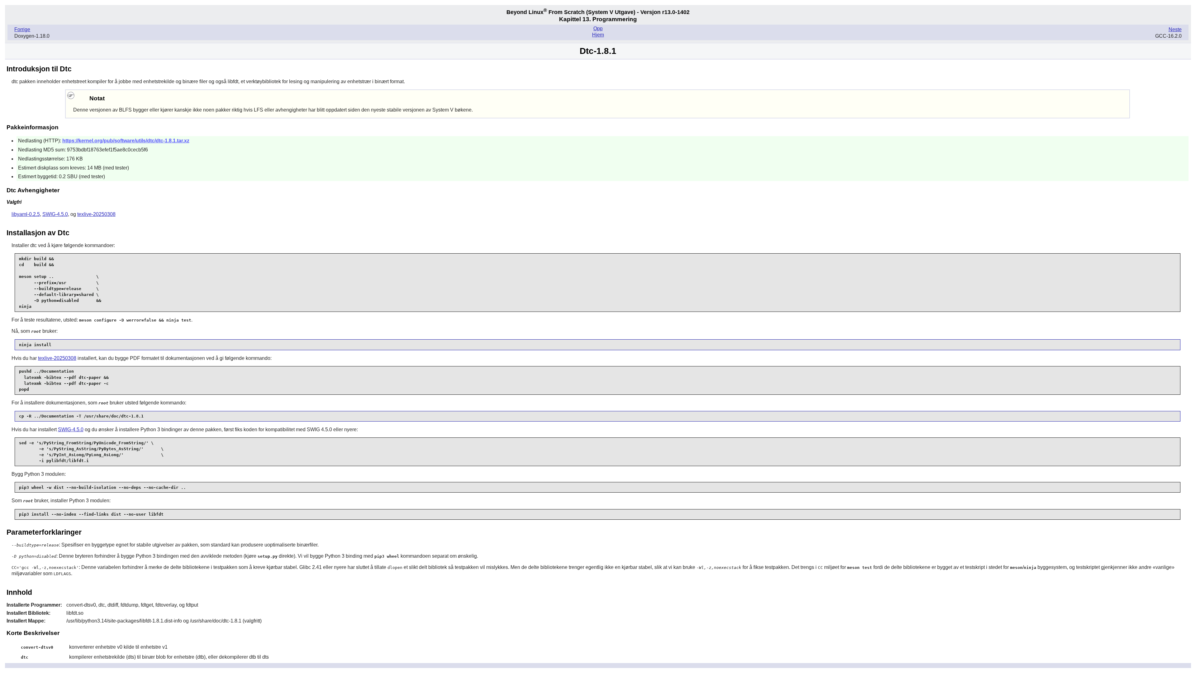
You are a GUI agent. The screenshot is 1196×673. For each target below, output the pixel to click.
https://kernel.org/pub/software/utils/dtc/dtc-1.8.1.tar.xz (125, 140)
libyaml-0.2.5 (26, 214)
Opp (598, 28)
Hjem (598, 34)
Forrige (22, 29)
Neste (1175, 29)
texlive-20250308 (96, 214)
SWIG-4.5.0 (55, 214)
